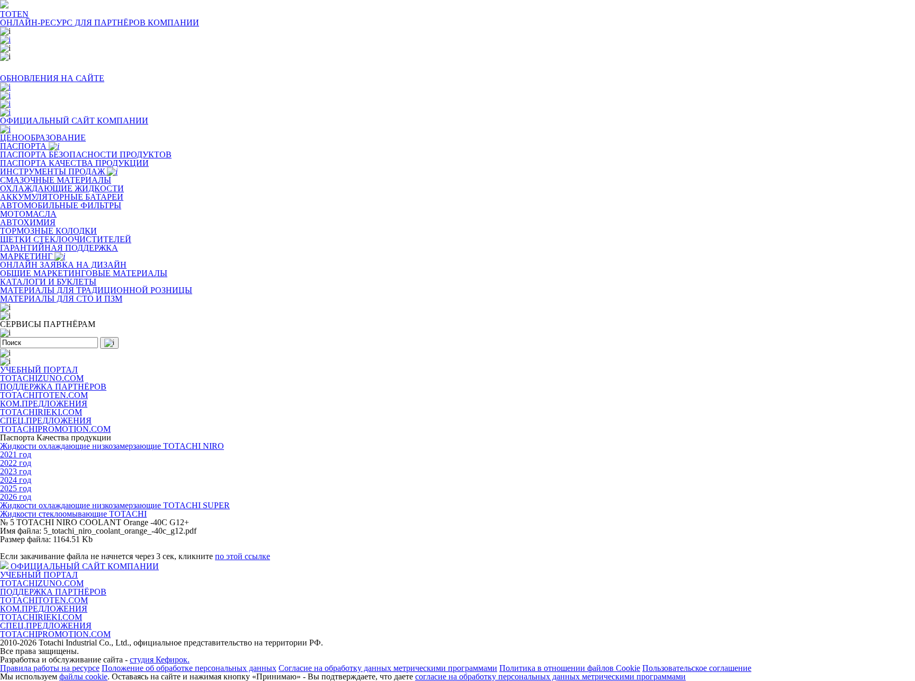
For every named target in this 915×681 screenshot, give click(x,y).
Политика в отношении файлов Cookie (569, 668)
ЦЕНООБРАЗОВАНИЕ (43, 137)
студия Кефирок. (160, 659)
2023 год (15, 471)
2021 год (15, 454)
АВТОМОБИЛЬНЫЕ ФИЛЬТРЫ (60, 205)
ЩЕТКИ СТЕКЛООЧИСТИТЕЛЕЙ (65, 239)
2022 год (15, 462)
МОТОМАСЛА (28, 213)
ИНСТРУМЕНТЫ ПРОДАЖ (53, 171)
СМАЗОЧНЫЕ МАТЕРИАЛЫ (55, 179)
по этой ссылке (242, 556)
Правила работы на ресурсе (50, 668)
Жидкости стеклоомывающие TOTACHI (73, 513)
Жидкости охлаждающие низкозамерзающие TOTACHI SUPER (115, 505)
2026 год (15, 496)
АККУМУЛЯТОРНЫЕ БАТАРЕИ (61, 196)
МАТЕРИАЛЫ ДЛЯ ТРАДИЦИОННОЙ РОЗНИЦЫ (96, 290)
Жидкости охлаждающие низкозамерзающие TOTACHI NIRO (112, 445)
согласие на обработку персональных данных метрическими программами (550, 676)
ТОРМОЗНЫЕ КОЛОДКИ (48, 230)
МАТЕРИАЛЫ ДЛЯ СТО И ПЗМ (61, 298)
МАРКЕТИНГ (27, 256)
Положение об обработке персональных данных (189, 668)
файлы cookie (83, 676)
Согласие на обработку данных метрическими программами (388, 668)
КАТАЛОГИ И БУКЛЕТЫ (48, 281)
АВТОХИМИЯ (28, 222)
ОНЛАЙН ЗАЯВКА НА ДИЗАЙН (63, 264)
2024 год (15, 479)
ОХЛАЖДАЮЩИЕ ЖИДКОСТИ (62, 188)
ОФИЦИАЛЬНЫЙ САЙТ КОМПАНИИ (85, 566)
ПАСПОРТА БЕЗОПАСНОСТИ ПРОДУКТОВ (86, 154)
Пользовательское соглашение (696, 668)
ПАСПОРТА (24, 146)
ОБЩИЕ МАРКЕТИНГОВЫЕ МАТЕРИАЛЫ (83, 273)
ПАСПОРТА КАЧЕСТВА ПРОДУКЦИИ (74, 162)
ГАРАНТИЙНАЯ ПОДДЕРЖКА (59, 247)
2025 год (15, 488)
